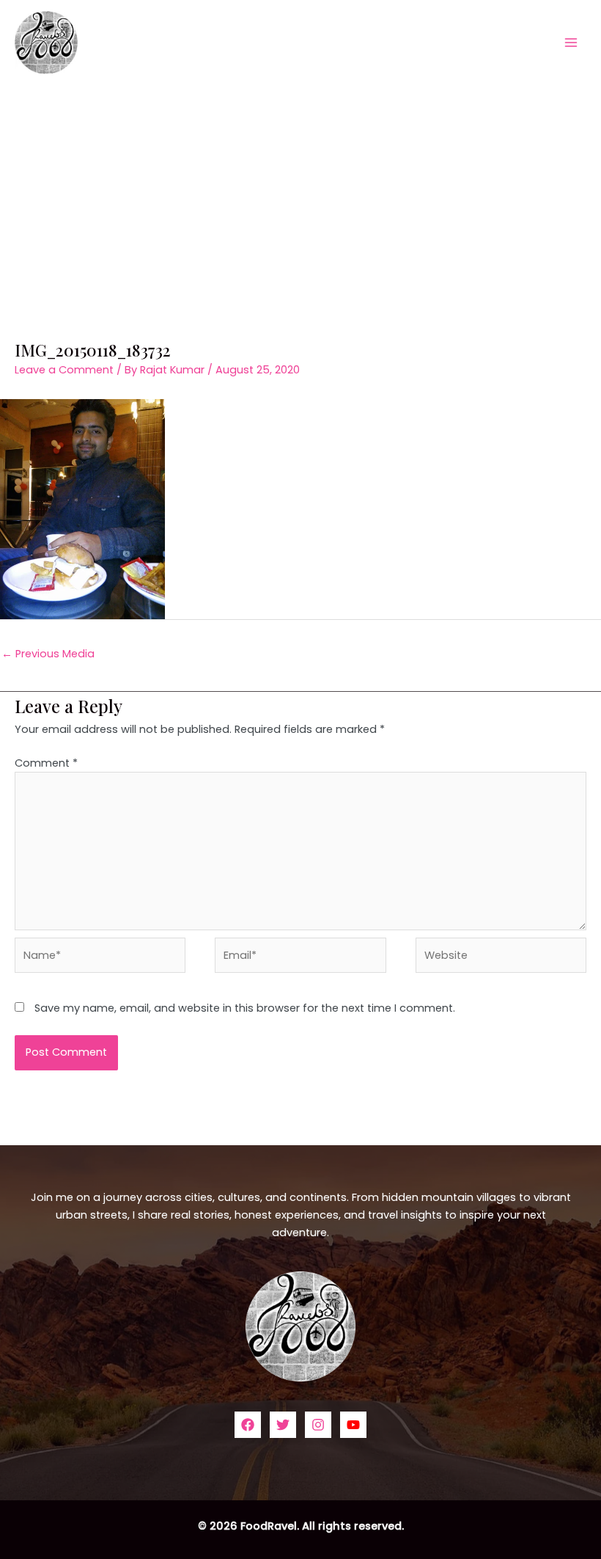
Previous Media (48, 653)
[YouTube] (353, 1425)
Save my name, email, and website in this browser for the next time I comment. (244, 1008)
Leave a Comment (64, 369)
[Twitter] (283, 1425)
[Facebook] (248, 1425)
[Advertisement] (300, 194)
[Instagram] (318, 1425)
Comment (46, 763)
